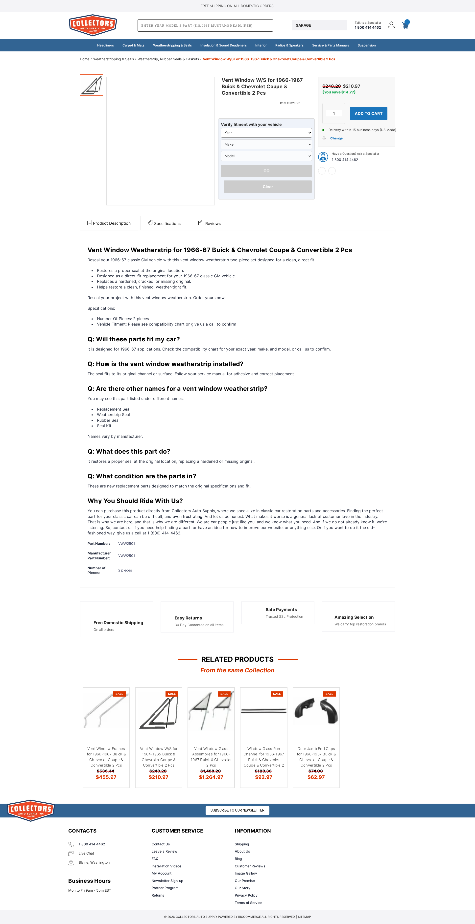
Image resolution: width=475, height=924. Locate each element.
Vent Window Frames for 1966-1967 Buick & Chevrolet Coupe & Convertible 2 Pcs (106, 757)
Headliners (105, 45)
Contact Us (161, 844)
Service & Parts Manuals (330, 45)
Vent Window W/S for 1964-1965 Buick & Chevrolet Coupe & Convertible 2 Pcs (159, 757)
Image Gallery (246, 873)
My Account (161, 873)
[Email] (332, 171)
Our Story (242, 888)
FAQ (155, 859)
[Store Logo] (31, 810)
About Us (242, 851)
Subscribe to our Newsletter (237, 810)
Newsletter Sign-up (167, 881)
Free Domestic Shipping (118, 622)
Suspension (367, 45)
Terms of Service (248, 903)
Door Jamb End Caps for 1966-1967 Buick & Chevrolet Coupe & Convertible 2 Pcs (316, 757)
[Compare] (119, 723)
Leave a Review (164, 851)
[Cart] (405, 25)
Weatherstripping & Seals (172, 45)
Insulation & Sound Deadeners (223, 45)
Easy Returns (188, 618)
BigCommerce (249, 917)
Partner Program (165, 888)
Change (336, 138)
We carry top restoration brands (360, 624)
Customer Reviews (250, 866)
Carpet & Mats (133, 45)
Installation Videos (167, 866)
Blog (238, 859)
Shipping (242, 844)
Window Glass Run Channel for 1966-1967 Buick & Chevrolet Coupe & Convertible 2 (263, 757)
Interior (261, 45)
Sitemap (304, 917)
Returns (158, 895)
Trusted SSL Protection (284, 616)
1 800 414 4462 (345, 159)
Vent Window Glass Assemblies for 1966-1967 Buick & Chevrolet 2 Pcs (211, 757)
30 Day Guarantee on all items (199, 625)
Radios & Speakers (289, 45)
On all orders (104, 629)
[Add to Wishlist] (119, 710)
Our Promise (245, 881)
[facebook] (322, 171)
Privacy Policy (246, 895)
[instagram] (338, 831)
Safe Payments (281, 609)
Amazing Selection (354, 617)
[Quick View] (119, 698)
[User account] (391, 25)
